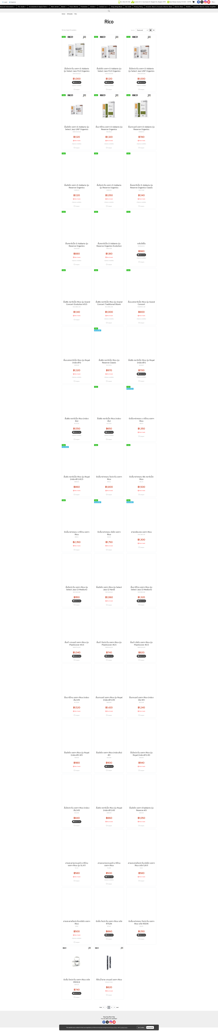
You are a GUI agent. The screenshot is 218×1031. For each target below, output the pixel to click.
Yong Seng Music (116, 7)
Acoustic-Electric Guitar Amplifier (204, 7)
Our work (128, 7)
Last (117, 1007)
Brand (63, 7)
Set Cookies (141, 1027)
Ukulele (188, 7)
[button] (109, 11)
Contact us (103, 7)
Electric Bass (179, 7)
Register (13, 2)
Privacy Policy (138, 7)
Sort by (133, 30)
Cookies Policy (123, 1027)
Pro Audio (21, 7)
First (101, 1007)
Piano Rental (73, 7)
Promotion (84, 7)
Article (92, 7)
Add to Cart (77, 82)
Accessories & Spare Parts (38, 7)
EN (214, 2)
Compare (77, 89)
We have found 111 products (69, 30)
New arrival (55, 7)
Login (5, 2)
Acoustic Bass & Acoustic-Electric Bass (159, 7)
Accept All (150, 1027)
